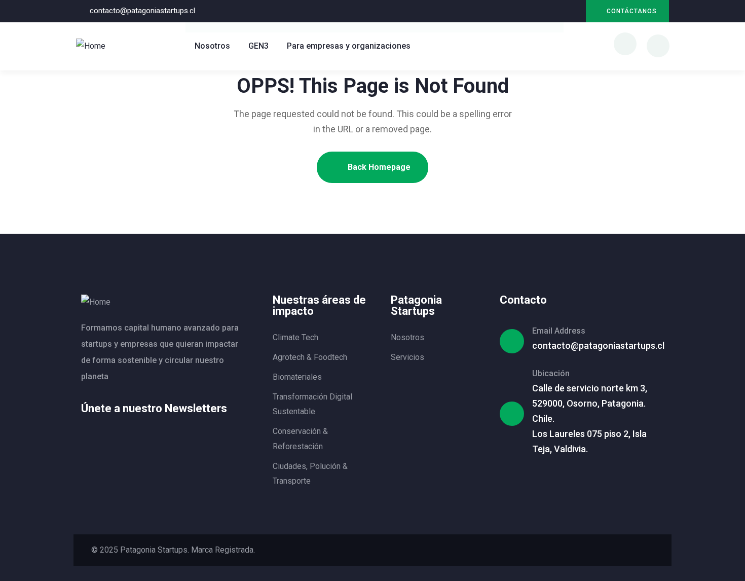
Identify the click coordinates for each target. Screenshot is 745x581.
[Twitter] (573, 550)
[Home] (90, 46)
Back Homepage (378, 167)
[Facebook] (592, 550)
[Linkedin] (552, 11)
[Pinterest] (629, 550)
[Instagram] (573, 11)
